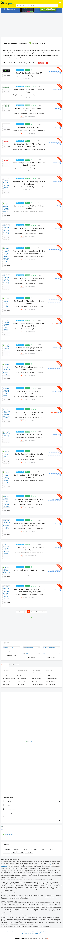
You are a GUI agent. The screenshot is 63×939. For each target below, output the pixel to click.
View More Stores (55, 643)
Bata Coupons (6, 681)
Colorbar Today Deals (28, 933)
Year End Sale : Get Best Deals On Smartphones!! (29, 392)
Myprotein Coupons (51, 684)
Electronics (34, 817)
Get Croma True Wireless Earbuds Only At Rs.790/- (29, 302)
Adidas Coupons (7, 673)
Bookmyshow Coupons (9, 678)
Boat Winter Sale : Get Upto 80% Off (29, 434)
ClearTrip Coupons (22, 678)
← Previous (20, 612)
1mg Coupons (6, 670)
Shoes (6, 852)
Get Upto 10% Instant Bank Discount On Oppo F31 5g (29, 109)
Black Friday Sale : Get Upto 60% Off (29, 73)
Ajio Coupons (20, 673)
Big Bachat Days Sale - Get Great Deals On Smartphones (29, 207)
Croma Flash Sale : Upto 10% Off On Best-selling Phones (29, 548)
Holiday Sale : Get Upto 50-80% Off (29, 348)
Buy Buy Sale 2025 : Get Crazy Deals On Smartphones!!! (29, 455)
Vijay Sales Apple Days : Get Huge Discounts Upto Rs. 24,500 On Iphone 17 (29, 145)
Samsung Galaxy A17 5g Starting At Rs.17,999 (29, 570)
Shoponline (34, 849)
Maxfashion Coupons (51, 678)
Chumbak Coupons (22, 676)
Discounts (16, 849)
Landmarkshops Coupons (52, 673)
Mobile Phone (34, 809)
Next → (38, 612)
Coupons (7, 849)
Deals (25, 849)
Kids (14, 852)
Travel (34, 801)
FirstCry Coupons (36, 678)
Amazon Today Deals (13, 932)
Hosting (29, 852)
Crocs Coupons (21, 684)
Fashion (51, 849)
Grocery (34, 813)
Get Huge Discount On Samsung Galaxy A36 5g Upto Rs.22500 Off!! (29, 524)
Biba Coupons (6, 684)
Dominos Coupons (37, 676)
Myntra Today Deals (25, 932)
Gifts (34, 805)
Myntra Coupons (50, 681)
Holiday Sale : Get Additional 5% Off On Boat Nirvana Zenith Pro (29, 324)
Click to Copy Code (54, 324)
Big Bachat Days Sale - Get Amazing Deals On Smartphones (29, 182)
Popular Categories (14, 665)
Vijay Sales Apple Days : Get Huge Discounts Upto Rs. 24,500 (29, 164)
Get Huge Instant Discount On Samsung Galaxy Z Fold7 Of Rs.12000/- (29, 500)
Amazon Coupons (22, 670)
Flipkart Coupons (36, 681)
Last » (44, 612)
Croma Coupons (36, 670)
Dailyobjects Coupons (37, 673)
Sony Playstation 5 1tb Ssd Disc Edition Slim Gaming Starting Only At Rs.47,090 (29, 590)
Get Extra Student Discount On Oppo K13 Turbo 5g (29, 90)
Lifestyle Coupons (50, 676)
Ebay (43, 849)
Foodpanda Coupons (37, 684)
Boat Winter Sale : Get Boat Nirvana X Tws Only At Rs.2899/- (29, 413)
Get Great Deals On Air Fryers (29, 127)
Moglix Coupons (50, 670)
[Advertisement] (31, 25)
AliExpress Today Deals (38, 932)
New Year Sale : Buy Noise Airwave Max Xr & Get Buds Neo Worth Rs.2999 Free (29, 252)
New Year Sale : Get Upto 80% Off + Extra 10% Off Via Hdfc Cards (29, 229)
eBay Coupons (7, 676)
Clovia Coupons (21, 681)
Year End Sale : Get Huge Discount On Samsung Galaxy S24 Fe (29, 368)
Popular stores (5, 665)
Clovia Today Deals (50, 932)
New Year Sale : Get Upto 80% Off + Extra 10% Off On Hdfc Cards (29, 279)
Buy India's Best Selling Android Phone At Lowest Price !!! (29, 476)
